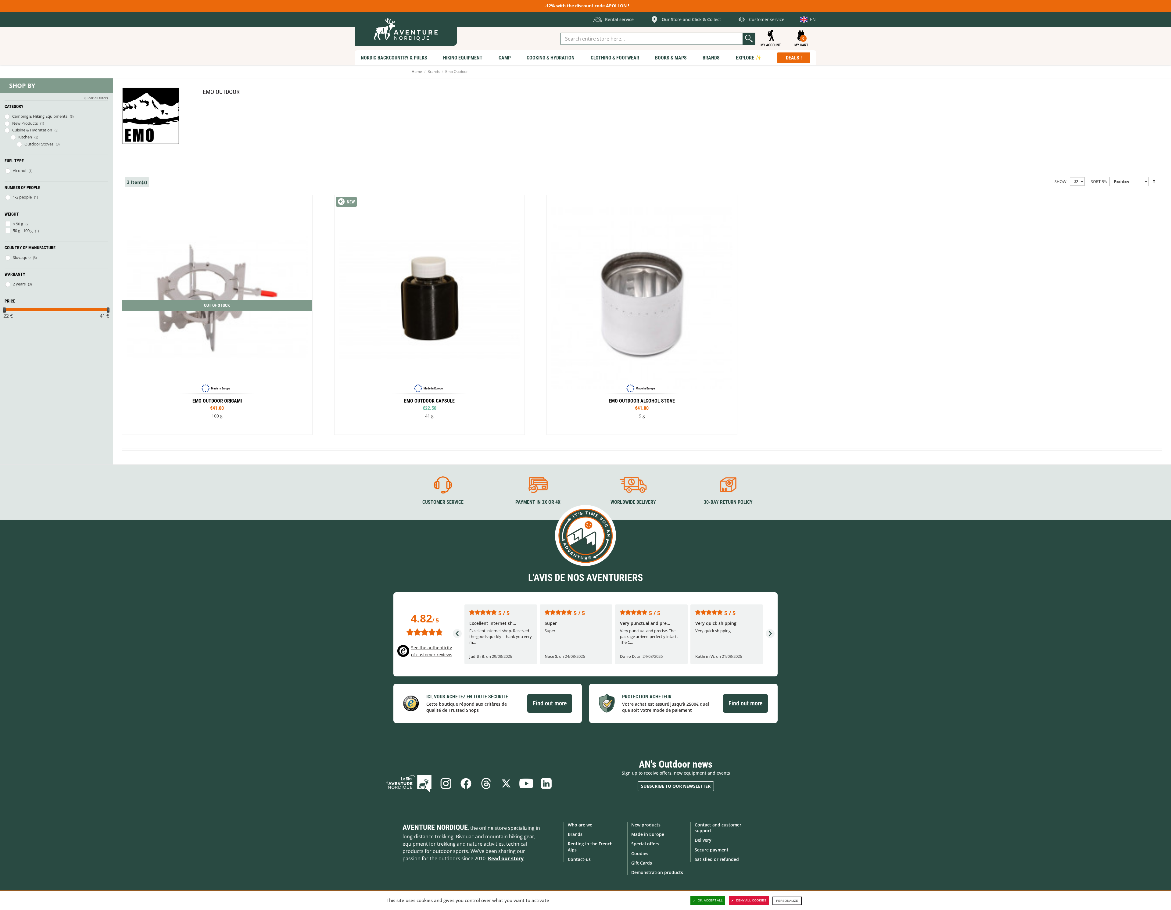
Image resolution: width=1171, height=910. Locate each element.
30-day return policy (728, 502)
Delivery (703, 840)
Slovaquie (21, 257)
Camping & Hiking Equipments (39, 116)
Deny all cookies (751, 900)
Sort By (1098, 181)
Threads (486, 783)
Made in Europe (647, 834)
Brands (434, 71)
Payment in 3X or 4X (537, 502)
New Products (25, 123)
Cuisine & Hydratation (32, 130)
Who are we (580, 825)
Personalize (787, 900)
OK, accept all (710, 900)
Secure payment (712, 850)
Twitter (506, 783)
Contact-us (579, 859)
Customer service (443, 502)
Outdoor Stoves (38, 144)
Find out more (550, 703)
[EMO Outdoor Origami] (217, 315)
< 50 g (18, 224)
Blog (409, 783)
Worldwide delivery (633, 502)
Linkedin (546, 783)
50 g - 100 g (23, 230)
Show (1060, 181)
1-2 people (22, 197)
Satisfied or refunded (717, 859)
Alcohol (19, 170)
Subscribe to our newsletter (676, 786)
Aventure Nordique (435, 827)
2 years (19, 284)
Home (417, 71)
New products (646, 825)
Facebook (466, 783)
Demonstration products (657, 872)
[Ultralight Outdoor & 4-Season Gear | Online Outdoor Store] (406, 29)
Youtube (526, 783)
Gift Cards (641, 863)
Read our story (506, 858)
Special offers (645, 844)
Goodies (639, 853)
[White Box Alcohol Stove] (642, 315)
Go (749, 39)
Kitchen (25, 137)
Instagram (445, 783)
